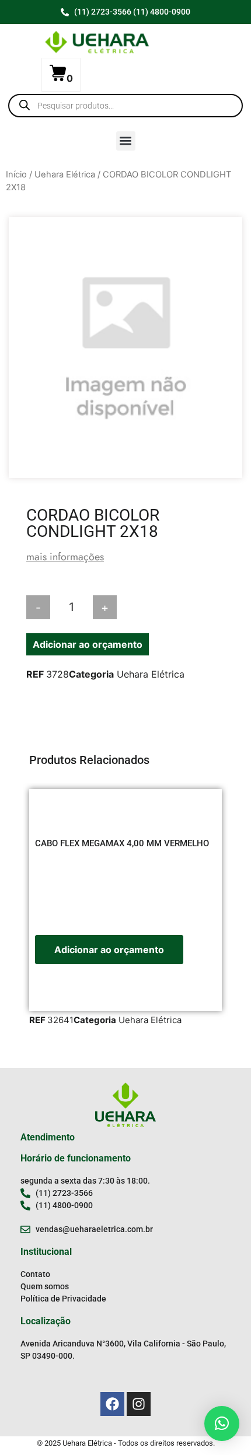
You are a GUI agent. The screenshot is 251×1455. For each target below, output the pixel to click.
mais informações (65, 556)
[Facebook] (112, 1404)
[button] (125, 141)
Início (16, 174)
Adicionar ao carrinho (172, 607)
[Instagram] (139, 1404)
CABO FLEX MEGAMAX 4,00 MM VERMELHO (122, 843)
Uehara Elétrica (64, 174)
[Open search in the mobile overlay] (125, 106)
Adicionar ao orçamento (87, 644)
